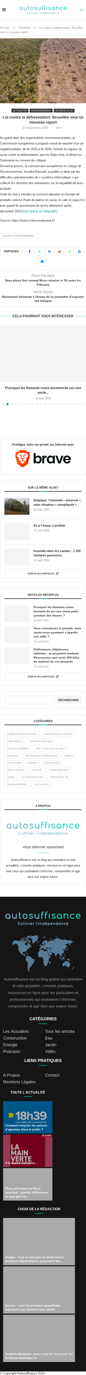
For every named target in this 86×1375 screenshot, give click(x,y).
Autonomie (14, 763)
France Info (52, 763)
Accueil (4, 27)
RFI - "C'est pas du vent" (51, 748)
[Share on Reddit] (59, 251)
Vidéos (68, 756)
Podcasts (11, 1051)
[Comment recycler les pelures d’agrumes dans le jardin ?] (27, 1117)
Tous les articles (60, 1031)
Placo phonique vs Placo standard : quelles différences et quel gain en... (26, 1192)
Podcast (12, 756)
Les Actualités (16, 1031)
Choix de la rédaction (39, 1209)
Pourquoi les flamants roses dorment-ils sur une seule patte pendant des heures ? (56, 611)
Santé (11, 777)
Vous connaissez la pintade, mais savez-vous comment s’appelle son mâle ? (57, 632)
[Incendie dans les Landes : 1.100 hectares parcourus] (16, 557)
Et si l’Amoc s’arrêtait (49, 525)
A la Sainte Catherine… (21, 1163)
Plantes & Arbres (18, 748)
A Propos (11, 1075)
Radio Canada (15, 770)
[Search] (82, 10)
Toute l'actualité (27, 1092)
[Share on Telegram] (79, 251)
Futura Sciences (32, 777)
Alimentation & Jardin (58, 734)
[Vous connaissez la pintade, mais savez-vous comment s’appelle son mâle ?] (16, 634)
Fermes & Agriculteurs (22, 734)
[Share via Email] (42, 261)
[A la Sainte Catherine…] (27, 1151)
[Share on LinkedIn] (49, 251)
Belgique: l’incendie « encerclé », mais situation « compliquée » (57, 502)
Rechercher (68, 700)
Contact (52, 1075)
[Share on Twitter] (39, 251)
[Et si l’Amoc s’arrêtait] (16, 531)
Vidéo (50, 1051)
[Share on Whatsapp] (69, 251)
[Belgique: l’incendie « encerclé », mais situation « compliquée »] (16, 506)
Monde (32, 763)
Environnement (17, 784)
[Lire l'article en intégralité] (39, 211)
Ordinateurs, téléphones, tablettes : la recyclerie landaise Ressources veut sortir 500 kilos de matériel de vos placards (57, 655)
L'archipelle (15, 741)
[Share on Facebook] (29, 251)
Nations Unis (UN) (41, 741)
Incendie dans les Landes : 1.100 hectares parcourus (57, 553)
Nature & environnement (19, 236)
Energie (10, 1045)
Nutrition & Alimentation (41, 756)
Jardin (50, 1045)
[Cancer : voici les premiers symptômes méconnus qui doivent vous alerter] (39, 1290)
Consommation (58, 770)
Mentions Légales (19, 1082)
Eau (48, 1038)
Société (37, 770)
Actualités (24, 27)
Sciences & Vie (59, 777)
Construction (15, 1038)
